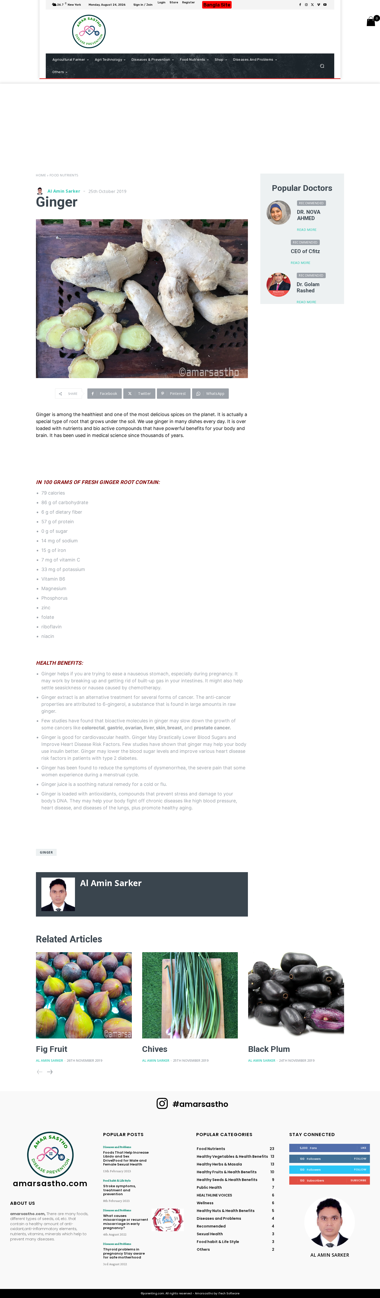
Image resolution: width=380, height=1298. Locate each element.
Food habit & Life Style (117, 1180)
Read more (307, 230)
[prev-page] (40, 1072)
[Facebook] (300, 5)
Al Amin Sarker (64, 191)
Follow (360, 1158)
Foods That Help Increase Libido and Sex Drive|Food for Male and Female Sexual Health (126, 1158)
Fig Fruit (51, 1049)
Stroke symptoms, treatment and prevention (119, 1190)
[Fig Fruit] (84, 995)
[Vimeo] (319, 5)
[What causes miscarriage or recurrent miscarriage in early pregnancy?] (167, 1220)
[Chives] (190, 995)
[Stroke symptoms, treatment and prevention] (167, 1190)
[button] (322, 66)
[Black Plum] (296, 995)
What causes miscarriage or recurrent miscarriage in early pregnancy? (125, 1221)
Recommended (311, 203)
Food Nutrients (64, 175)
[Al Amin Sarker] (41, 191)
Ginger (46, 852)
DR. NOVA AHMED (308, 215)
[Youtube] (325, 5)
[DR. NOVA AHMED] (279, 212)
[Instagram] (306, 5)
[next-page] (49, 1072)
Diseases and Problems (117, 1146)
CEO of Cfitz (305, 251)
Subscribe (358, 1180)
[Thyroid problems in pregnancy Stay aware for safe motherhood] (167, 1253)
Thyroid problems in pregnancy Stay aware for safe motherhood (124, 1253)
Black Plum (269, 1049)
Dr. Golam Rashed (308, 287)
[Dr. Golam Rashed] (279, 285)
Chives (155, 1049)
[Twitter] (312, 5)
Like (363, 1148)
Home (41, 175)
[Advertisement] (234, 31)
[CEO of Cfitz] (276, 249)
